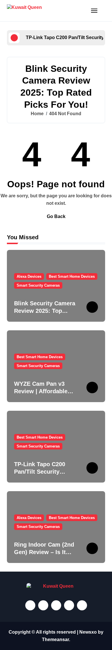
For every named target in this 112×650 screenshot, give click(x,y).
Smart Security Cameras (38, 285)
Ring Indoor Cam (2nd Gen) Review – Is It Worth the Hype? (44, 552)
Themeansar (55, 639)
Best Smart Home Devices (72, 276)
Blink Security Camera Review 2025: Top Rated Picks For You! (44, 310)
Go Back (56, 216)
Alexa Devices (29, 276)
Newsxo (88, 632)
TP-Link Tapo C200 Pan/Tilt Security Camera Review (39, 471)
